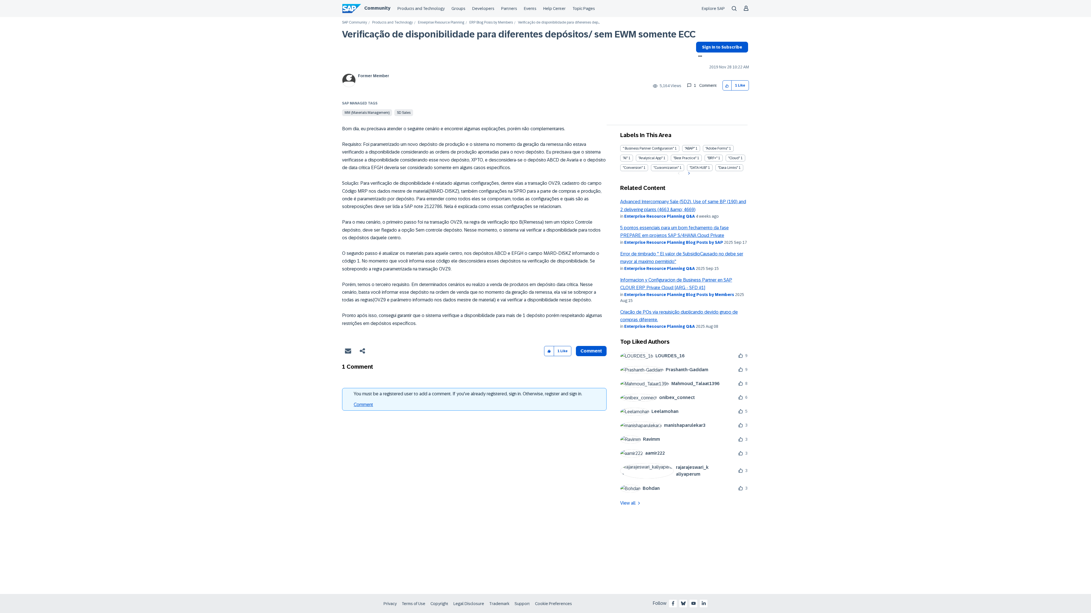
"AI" (625, 158)
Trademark (499, 603)
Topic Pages (583, 8)
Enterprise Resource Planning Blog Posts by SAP (673, 242)
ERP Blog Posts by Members (491, 22)
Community (377, 8)
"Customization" (666, 168)
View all (628, 503)
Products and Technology (421, 8)
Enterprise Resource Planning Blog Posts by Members (679, 294)
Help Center (554, 8)
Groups (458, 8)
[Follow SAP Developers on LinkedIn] (703, 603)
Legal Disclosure (468, 603)
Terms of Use (413, 603)
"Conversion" (633, 168)
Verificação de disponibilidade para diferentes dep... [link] (559, 22)
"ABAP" (690, 148)
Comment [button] (591, 351)
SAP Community (354, 22)
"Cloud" (734, 158)
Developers (483, 8)
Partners (509, 8)
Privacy (390, 603)
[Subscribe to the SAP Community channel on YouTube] (693, 603)
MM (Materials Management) (367, 113)
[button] (727, 86)
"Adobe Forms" (716, 148)
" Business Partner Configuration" (648, 148)
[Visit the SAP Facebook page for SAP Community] (673, 603)
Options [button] (699, 57)
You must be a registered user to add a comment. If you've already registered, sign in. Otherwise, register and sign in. (468, 393)
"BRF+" (712, 158)
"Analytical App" (650, 158)
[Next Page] (688, 173)
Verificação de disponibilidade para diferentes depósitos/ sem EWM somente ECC (519, 34)
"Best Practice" (684, 158)
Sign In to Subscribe (722, 47)
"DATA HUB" (698, 168)
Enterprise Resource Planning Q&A (659, 216)
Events (530, 8)
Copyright (439, 603)
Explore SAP (713, 8)
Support (522, 603)
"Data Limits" (728, 168)
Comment (363, 404)
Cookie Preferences (553, 603)
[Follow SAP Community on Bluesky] (683, 603)
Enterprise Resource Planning (441, 22)
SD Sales (404, 113)
